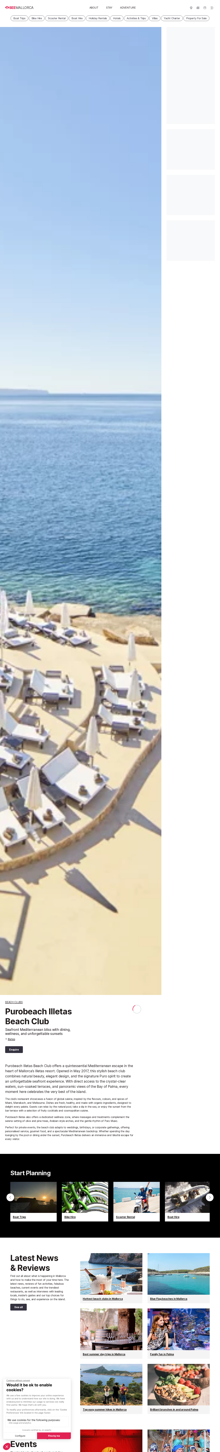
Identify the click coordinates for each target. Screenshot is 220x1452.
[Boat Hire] (188, 1201)
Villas (155, 18)
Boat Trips (19, 18)
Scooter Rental (57, 18)
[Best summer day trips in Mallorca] (111, 1333)
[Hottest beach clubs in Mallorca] (111, 1278)
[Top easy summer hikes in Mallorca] (111, 1389)
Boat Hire (77, 18)
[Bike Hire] (85, 1201)
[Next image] (155, 511)
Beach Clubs (14, 1002)
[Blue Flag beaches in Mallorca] (179, 1278)
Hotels (117, 18)
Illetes (11, 1039)
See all (16, 1308)
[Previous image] (6, 511)
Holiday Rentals (98, 18)
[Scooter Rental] (136, 1201)
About (94, 7)
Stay (109, 7)
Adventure (128, 7)
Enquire (14, 1049)
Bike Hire (37, 18)
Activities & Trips (136, 18)
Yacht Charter (172, 18)
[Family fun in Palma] (179, 1333)
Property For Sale (196, 18)
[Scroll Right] (210, 1197)
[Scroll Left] (10, 1197)
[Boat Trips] (33, 1201)
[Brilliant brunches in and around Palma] (179, 1389)
